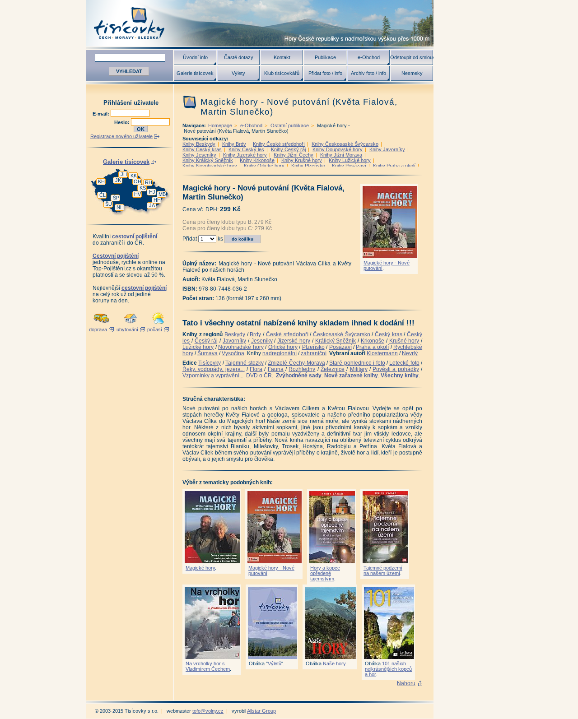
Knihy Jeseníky (199, 155)
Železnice (333, 369)
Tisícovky (209, 363)
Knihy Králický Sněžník (207, 160)
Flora (256, 369)
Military (359, 369)
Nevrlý (410, 353)
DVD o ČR (259, 375)
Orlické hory (283, 347)
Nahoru (406, 683)
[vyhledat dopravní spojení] (101, 324)
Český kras (388, 334)
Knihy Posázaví (349, 165)
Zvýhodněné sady (299, 375)
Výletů (274, 663)
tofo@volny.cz (208, 711)
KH (101, 181)
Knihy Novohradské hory (209, 165)
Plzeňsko (313, 347)
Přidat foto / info (325, 73)
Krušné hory (404, 341)
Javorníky (234, 341)
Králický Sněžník (335, 341)
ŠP (116, 197)
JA (152, 205)
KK (134, 175)
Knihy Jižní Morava (341, 155)
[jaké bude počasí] (158, 324)
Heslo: (122, 122)
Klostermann (382, 353)
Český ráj (206, 341)
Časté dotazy (238, 57)
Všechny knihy (400, 375)
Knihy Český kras (202, 149)
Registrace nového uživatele (121, 136)
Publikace (325, 57)
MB (162, 194)
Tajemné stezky (244, 363)
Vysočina (233, 353)
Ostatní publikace (289, 125)
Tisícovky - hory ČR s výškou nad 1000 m (260, 23)
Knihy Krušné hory (301, 160)
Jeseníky (262, 341)
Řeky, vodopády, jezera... (213, 369)
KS (143, 187)
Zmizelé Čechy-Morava (296, 363)
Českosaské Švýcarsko (341, 334)
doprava (98, 329)
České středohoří (287, 334)
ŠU (108, 204)
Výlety (238, 73)
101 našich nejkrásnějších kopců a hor (388, 669)
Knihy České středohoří (279, 144)
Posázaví (340, 347)
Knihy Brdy (234, 144)
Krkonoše (372, 341)
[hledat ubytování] (130, 324)
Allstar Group (261, 711)
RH (148, 182)
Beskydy (234, 334)
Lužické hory (198, 347)
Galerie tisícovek (195, 73)
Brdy (255, 334)
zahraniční (313, 353)
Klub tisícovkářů (281, 73)
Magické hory (200, 568)
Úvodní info (195, 57)
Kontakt (282, 57)
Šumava (207, 353)
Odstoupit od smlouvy (412, 57)
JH (124, 174)
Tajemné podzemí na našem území (383, 570)
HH (157, 200)
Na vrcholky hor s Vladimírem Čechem (208, 666)
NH (120, 207)
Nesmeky (412, 73)
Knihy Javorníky (387, 149)
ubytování (127, 329)
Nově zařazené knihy (351, 375)
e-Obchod (369, 57)
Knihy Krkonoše (257, 160)
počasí (154, 329)
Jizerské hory (293, 341)
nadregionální (279, 353)
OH (137, 181)
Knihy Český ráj (288, 149)
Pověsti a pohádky (396, 369)
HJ (152, 192)
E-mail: (102, 113)
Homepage (220, 125)
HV (137, 194)
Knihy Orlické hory (264, 165)
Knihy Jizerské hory (245, 155)
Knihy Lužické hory (350, 160)
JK (118, 180)
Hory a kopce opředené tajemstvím (325, 573)
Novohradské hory (240, 347)
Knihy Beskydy (198, 144)
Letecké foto (404, 363)
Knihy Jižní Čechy (293, 155)
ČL (102, 195)
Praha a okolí (372, 347)
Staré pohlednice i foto (357, 363)
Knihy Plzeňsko (308, 165)
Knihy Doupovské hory (337, 149)
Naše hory (334, 663)
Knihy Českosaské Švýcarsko (345, 144)
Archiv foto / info (368, 73)
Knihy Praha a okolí (394, 165)
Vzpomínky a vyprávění (210, 375)
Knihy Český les (246, 149)
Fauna (276, 369)
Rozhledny (302, 369)
